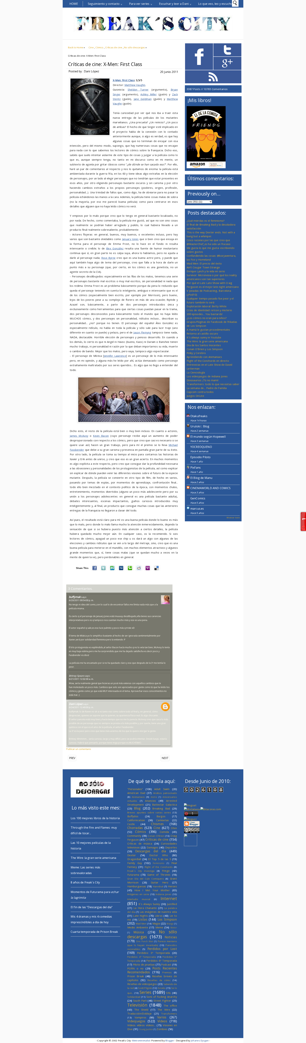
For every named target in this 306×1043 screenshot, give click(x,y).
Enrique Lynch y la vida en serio (206, 271)
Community (134, 835)
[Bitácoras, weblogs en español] (210, 809)
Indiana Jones (163, 894)
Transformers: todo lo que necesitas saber (213, 384)
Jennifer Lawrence (115, 356)
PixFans (195, 467)
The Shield (141, 1009)
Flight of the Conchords (159, 867)
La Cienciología (196, 372)
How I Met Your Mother (152, 890)
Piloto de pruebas (144, 964)
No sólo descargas (134, 47)
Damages (152, 847)
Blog (137, 808)
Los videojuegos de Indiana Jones (207, 376)
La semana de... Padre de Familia (207, 388)
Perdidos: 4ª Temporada (141, 956)
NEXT (165, 758)
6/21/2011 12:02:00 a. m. (81, 679)
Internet (169, 898)
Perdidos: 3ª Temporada (153, 953)
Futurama (133, 874)
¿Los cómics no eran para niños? (207, 318)
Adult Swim (162, 789)
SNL (168, 993)
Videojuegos (136, 1021)
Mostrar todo (233, 517)
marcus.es (197, 509)
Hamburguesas (136, 886)
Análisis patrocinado (165, 793)
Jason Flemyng (142, 332)
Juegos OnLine (195, 395)
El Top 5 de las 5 (159, 859)
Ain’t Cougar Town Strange (203, 267)
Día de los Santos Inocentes (204, 345)
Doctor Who (158, 855)
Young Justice (146, 1029)
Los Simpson (167, 919)
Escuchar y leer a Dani (174, 4)
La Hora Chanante (145, 908)
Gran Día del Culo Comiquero (145, 878)
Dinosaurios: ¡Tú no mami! (202, 380)
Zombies (162, 1029)
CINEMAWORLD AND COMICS (210, 488)
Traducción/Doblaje (139, 1013)
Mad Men (141, 923)
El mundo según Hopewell (208, 437)
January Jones (130, 239)
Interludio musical (138, 899)
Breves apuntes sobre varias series (149, 812)
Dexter (131, 855)
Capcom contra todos (200, 392)
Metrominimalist (141, 1040)
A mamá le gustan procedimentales (208, 329)
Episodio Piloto (200, 457)
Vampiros (140, 1017)
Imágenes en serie (138, 894)
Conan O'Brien (156, 835)
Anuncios (150, 800)
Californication (136, 820)
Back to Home (75, 47)
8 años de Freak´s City (85, 882)
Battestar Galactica (164, 804)
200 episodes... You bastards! (205, 314)
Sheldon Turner (138, 89)
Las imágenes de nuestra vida (158, 912)
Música (139, 932)
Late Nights (140, 915)
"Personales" (135, 789)
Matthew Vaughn (134, 85)
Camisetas (162, 820)
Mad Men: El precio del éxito (204, 263)
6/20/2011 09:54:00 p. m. (81, 600)
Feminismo (159, 863)
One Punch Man (144, 941)
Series (146, 992)
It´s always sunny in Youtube (204, 337)
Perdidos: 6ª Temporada (161, 960)
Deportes (171, 847)
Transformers (169, 1013)
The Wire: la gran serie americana (207, 341)
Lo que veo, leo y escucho (215, 4)
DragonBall (134, 859)
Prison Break (135, 976)
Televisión (137, 1005)
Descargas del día (150, 851)
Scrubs (162, 988)
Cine (91, 47)
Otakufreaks (198, 416)
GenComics (197, 498)
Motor (174, 927)
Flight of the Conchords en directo (208, 360)
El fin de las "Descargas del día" (91, 907)
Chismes (157, 824)
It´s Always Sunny (149, 904)
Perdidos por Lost (162, 949)
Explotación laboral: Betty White (206, 306)
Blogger (169, 1040)
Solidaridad (133, 996)
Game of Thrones (159, 874)
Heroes (172, 886)
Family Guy (134, 863)
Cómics (99, 47)
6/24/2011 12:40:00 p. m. (81, 707)
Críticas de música (139, 843)
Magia (156, 923)
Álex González (115, 248)
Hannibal (158, 886)
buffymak (75, 597)
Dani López (76, 704)
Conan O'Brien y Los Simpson (205, 349)
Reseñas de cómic (159, 980)
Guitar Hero (159, 882)
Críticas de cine (113, 47)
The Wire (163, 1009)
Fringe (166, 870)
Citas (174, 828)
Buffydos (132, 816)
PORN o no (135, 968)
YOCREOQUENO (201, 447)
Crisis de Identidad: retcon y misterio (209, 310)
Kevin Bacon (101, 435)
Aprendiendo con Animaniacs (204, 357)
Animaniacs (138, 797)
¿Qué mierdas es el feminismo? (206, 220)
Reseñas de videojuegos (142, 984)
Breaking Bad (161, 808)
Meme (159, 927)
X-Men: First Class (124, 80)
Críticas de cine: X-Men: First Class (105, 64)
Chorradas (135, 828)
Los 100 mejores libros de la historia (95, 818)
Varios (161, 1017)
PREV (72, 758)
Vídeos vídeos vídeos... (141, 1025)
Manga (170, 923)
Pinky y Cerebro (196, 353)
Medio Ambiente (137, 927)
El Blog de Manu (201, 478)
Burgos (161, 816)
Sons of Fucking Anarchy (161, 996)
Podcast (166, 964)
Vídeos (162, 1021)
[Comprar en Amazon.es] (206, 167)
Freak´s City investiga (141, 870)
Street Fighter (162, 1000)
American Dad (136, 793)
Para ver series (139, 4)
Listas (142, 919)
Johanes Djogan (200, 1040)
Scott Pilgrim (145, 988)
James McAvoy (79, 435)
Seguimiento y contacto (104, 4)
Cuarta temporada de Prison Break (94, 932)
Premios (167, 972)
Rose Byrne (108, 258)
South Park (140, 1000)
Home (73, 4)
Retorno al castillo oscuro (202, 333)
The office (170, 1005)
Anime (154, 797)
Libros (159, 915)
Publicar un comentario (78, 749)
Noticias (171, 937)
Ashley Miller (148, 94)
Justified (172, 904)
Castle (131, 824)
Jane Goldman (143, 99)
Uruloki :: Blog (199, 426)
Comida (164, 832)
